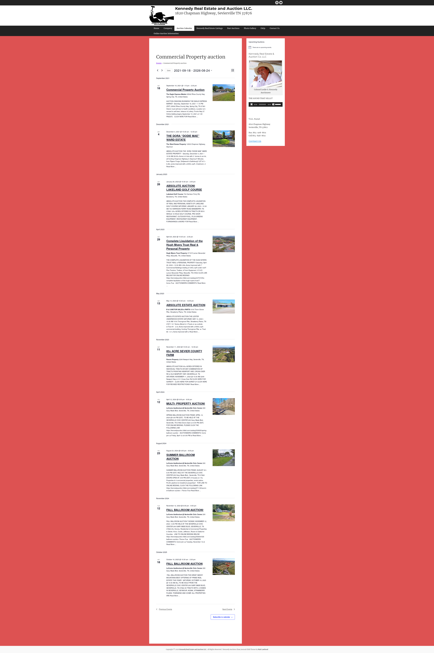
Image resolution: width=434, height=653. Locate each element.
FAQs (263, 28)
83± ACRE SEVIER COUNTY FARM (184, 353)
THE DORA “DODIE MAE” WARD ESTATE (182, 137)
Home (156, 28)
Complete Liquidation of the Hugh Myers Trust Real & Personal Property (184, 244)
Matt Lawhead (263, 649)
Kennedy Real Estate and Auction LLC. (213, 8)
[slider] (278, 104)
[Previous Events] (157, 70)
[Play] (251, 104)
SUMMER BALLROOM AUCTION (180, 457)
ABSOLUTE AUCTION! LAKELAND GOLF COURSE (184, 187)
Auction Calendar (184, 28)
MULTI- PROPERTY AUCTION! (185, 403)
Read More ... (193, 116)
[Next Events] (162, 70)
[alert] (266, 47)
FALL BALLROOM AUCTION (184, 564)
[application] (266, 104)
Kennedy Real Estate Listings (210, 28)
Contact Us (275, 28)
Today (169, 70)
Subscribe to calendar (221, 617)
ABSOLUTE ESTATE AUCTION (185, 305)
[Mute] (273, 104)
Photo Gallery (250, 28)
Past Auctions (233, 28)
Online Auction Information (166, 33)
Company (168, 28)
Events (159, 63)
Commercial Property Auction (185, 90)
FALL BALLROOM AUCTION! (184, 510)
